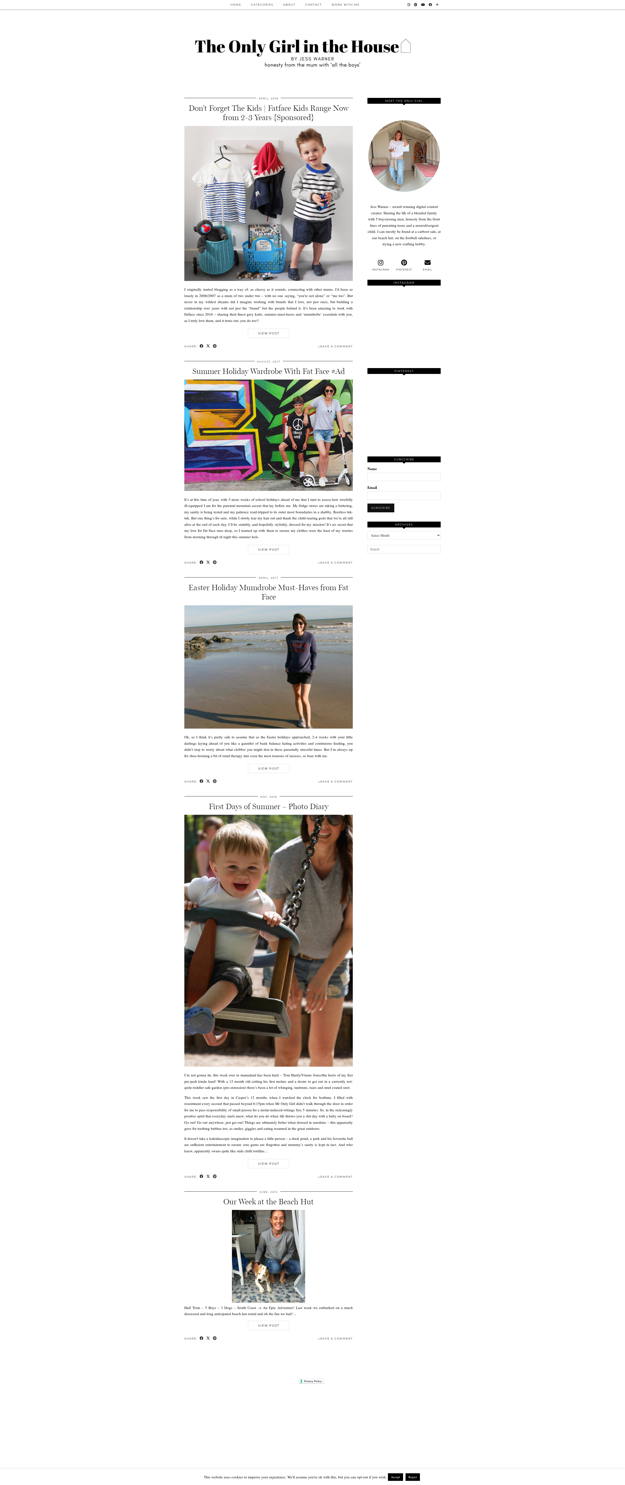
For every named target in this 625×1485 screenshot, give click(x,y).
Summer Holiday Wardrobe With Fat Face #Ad (268, 371)
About (289, 4)
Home (235, 4)
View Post (268, 333)
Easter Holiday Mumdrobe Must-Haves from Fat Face (268, 592)
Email (372, 487)
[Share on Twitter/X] (208, 346)
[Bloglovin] (437, 4)
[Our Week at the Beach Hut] (268, 1301)
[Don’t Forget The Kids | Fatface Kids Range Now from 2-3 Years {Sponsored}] (268, 279)
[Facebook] (430, 4)
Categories (262, 4)
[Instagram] (409, 4)
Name (372, 468)
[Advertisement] (404, 648)
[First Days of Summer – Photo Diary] (268, 1065)
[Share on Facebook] (201, 346)
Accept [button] (395, 1477)
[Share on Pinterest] (215, 346)
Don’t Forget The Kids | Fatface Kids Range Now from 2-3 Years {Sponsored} (269, 112)
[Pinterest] (416, 4)
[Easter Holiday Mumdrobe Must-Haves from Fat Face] (268, 727)
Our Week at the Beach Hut (268, 1201)
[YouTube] (423, 4)
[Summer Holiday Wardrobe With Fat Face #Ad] (268, 489)
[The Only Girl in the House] (312, 52)
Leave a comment (335, 346)
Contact (313, 4)
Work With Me (346, 4)
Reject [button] (412, 1477)
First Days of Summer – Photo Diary (268, 806)
